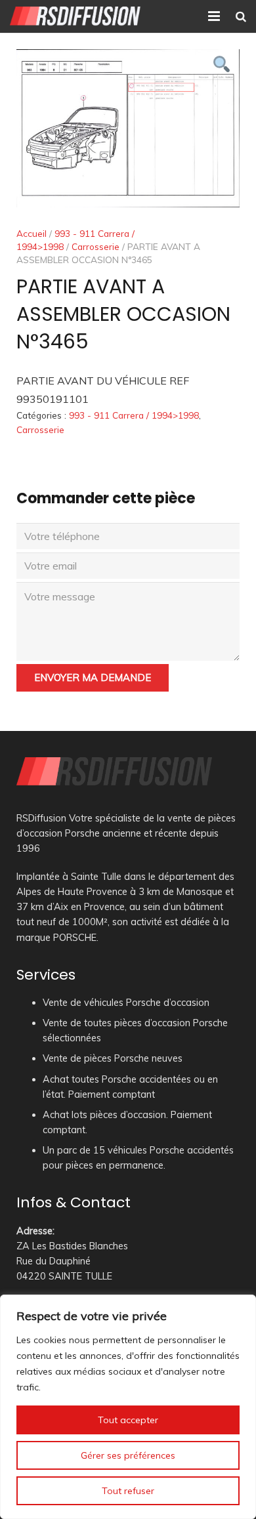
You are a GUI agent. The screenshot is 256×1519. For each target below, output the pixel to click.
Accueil (31, 233)
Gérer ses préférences (128, 1455)
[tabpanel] (128, 128)
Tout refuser (128, 1491)
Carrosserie (95, 246)
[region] (128, 1407)
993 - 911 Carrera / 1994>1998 (134, 415)
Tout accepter (128, 1420)
